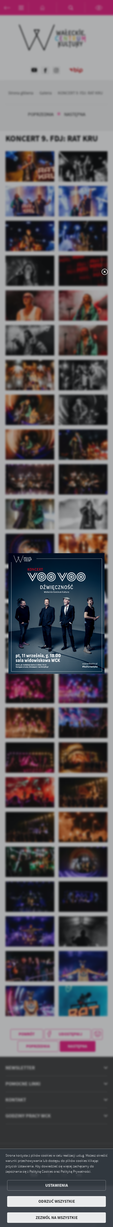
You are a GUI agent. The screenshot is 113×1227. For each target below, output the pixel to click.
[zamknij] (104, 272)
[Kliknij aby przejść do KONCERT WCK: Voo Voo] (56, 613)
